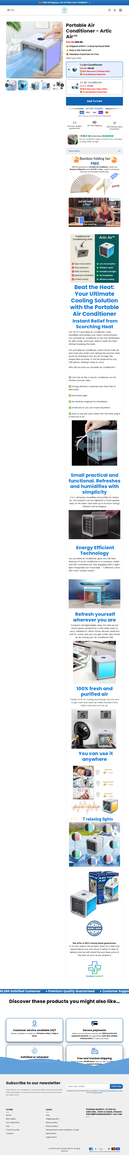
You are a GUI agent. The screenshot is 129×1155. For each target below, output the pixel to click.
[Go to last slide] (7, 85)
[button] (11, 10)
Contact (9, 1133)
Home (8, 1115)
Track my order (13, 1130)
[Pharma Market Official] (64, 10)
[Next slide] (62, 85)
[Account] (115, 10)
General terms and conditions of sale (62, 1130)
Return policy (51, 1122)
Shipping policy (52, 1119)
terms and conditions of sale (112, 1091)
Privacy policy (52, 1126)
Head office (51, 1133)
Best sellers (11, 1119)
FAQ (8, 1126)
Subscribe (116, 1086)
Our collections (12, 1122)
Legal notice (51, 1137)
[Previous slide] (6, 1008)
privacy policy (97, 1092)
